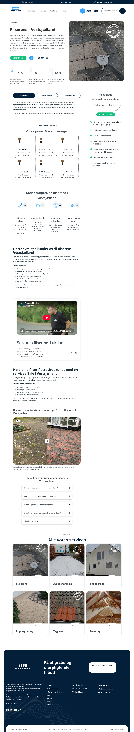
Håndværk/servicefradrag (55, 692)
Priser (63, 11)
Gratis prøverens (52, 689)
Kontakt (53, 11)
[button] (32, 10)
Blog (48, 695)
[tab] (24, 95)
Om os (43, 11)
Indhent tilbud (18, 58)
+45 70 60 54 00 (106, 692)
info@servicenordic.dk (105, 689)
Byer (48, 701)
